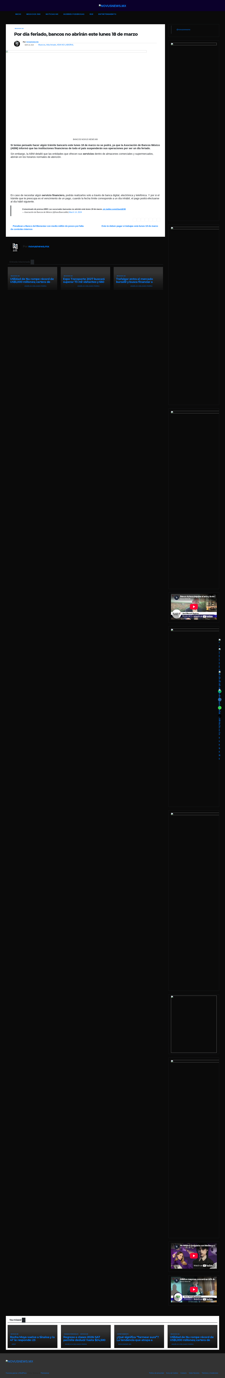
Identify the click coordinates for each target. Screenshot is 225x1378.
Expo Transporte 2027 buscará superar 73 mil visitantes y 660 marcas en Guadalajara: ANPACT (85, 281)
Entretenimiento (107, 14)
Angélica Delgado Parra (35, 286)
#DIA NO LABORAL (65, 45)
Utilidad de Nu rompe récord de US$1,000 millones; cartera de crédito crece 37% (32, 281)
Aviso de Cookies (172, 1373)
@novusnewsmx (183, 30)
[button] (218, 14)
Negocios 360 (33, 14)
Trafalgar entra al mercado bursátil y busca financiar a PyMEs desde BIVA (134, 281)
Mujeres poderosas (73, 14)
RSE (91, 14)
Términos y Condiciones (210, 1373)
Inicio (18, 14)
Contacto (183, 1373)
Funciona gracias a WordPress (16, 1373)
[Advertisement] (81, 177)
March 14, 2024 (75, 212)
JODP (14, 1344)
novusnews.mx (32, 42)
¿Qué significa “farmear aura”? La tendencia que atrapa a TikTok (138, 1340)
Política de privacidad (156, 1373)
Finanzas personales (71, 1334)
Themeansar (45, 1373)
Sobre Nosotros (194, 1373)
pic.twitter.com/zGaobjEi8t (114, 209)
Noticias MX (52, 14)
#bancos (41, 45)
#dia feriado (51, 45)
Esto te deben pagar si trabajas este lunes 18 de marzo (130, 226)
